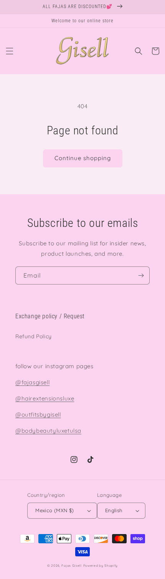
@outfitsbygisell (38, 414)
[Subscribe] (140, 275)
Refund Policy (33, 336)
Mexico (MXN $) (54, 510)
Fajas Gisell (71, 565)
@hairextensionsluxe (44, 398)
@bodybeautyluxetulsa (48, 430)
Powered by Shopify (100, 565)
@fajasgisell (32, 382)
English (113, 510)
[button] (9, 51)
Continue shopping (82, 158)
